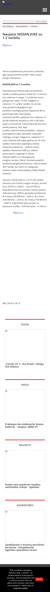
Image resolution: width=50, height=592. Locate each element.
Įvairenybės (25, 505)
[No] (47, 579)
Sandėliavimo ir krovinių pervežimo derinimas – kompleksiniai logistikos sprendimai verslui (24, 547)
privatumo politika (20, 588)
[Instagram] (38, 10)
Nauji (25, 384)
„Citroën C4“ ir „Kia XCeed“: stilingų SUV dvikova (24, 365)
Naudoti (25, 445)
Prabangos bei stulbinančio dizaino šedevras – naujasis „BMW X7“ (24, 425)
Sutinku (39, 579)
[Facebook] (34, 10)
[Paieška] (26, 10)
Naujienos (22, 26)
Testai (33, 26)
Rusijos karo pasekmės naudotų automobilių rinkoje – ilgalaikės (22, 485)
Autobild (8, 26)
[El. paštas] (30, 10)
